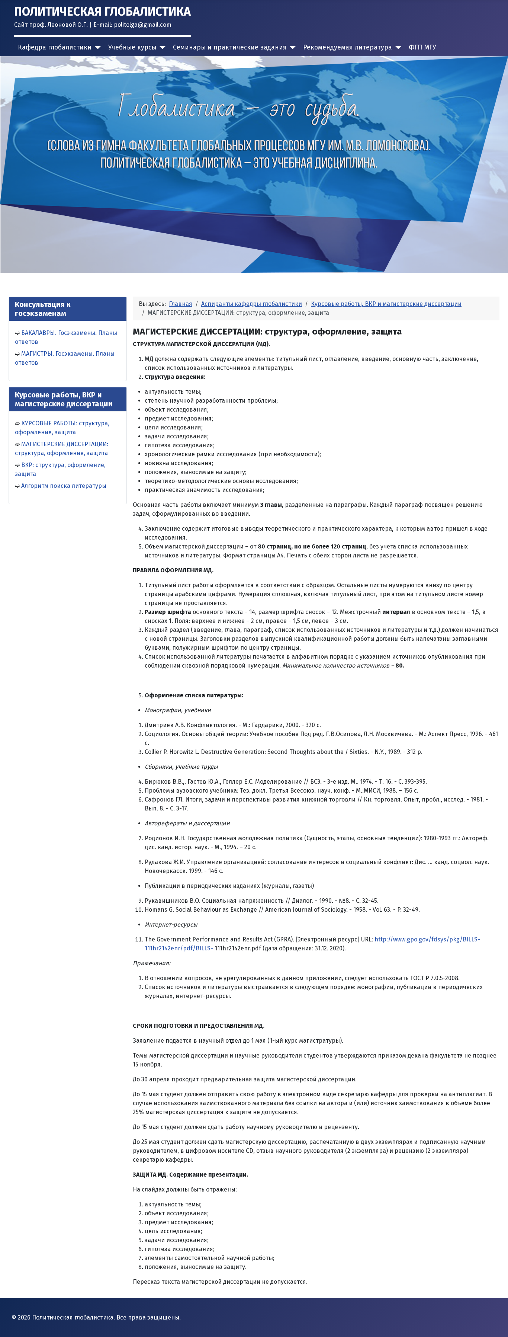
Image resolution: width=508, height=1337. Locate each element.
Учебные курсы (132, 47)
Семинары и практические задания (230, 47)
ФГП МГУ (422, 47)
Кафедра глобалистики (54, 47)
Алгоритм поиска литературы (63, 485)
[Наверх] (495, 1323)
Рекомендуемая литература (347, 47)
